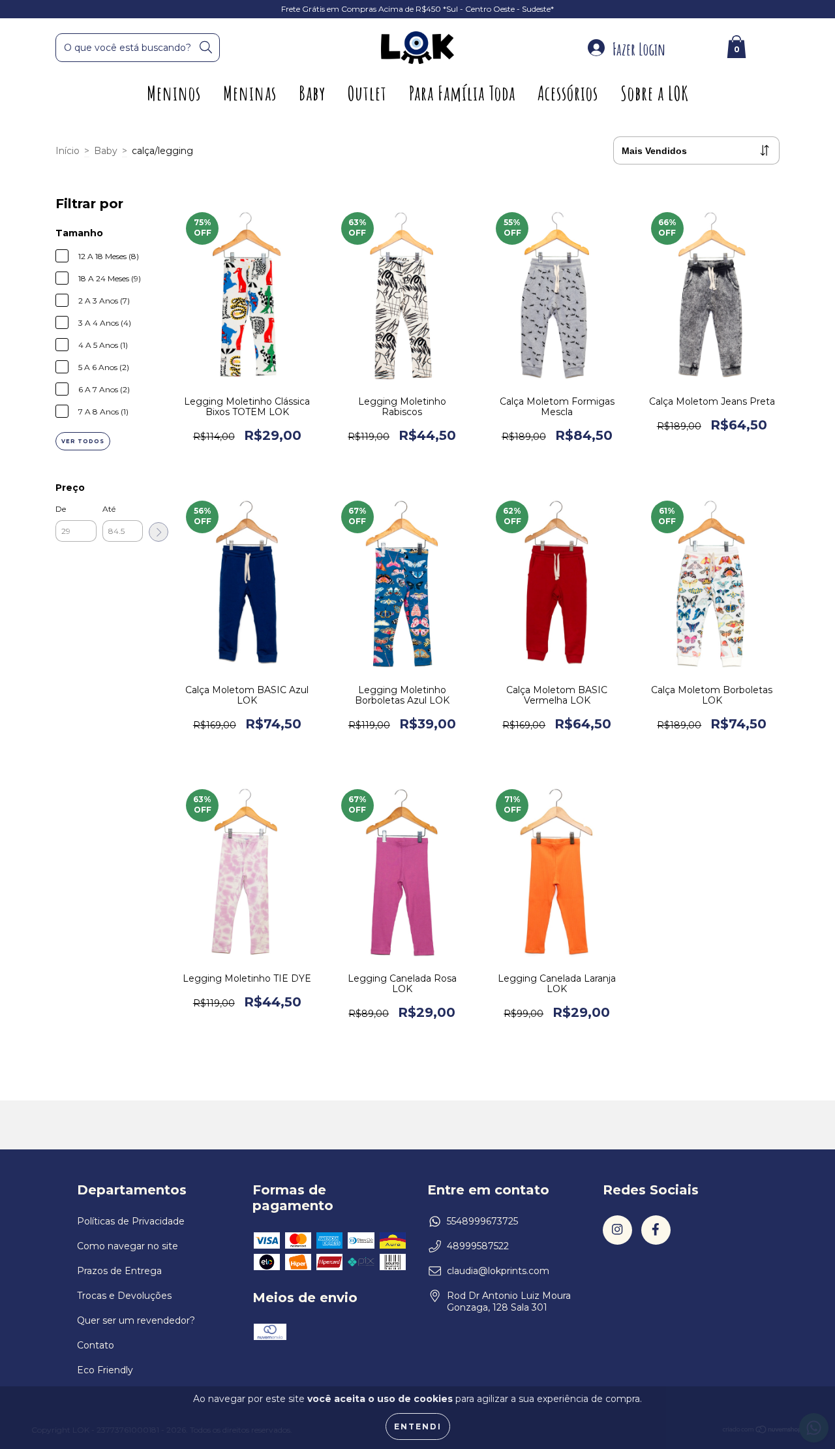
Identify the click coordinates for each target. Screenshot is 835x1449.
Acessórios (568, 93)
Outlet (367, 93)
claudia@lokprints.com (498, 1271)
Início (67, 151)
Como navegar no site (127, 1246)
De (60, 509)
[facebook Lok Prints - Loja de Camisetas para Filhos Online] (656, 1230)
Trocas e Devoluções (124, 1295)
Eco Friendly (105, 1370)
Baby (312, 93)
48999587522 (478, 1246)
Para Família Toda (462, 93)
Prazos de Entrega (119, 1271)
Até (108, 509)
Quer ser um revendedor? (136, 1320)
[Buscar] (206, 47)
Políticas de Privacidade (131, 1221)
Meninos (174, 93)
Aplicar (158, 532)
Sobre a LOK (654, 93)
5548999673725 (482, 1221)
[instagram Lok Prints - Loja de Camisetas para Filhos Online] (617, 1230)
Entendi (418, 1426)
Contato (95, 1345)
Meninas (250, 93)
